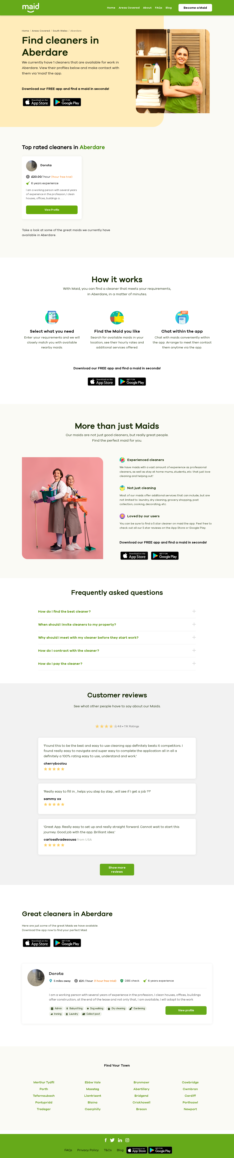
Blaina (92, 1102)
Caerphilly (93, 1109)
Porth (44, 1089)
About (147, 8)
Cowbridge (190, 1082)
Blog (169, 8)
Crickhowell (141, 1102)
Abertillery (141, 1089)
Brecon (141, 1109)
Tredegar (44, 1109)
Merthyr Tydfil (43, 1082)
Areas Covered (129, 8)
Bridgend (141, 1095)
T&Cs (108, 1150)
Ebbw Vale (93, 1082)
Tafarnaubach (44, 1095)
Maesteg (92, 1089)
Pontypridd (43, 1102)
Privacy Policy (88, 1150)
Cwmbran (190, 1089)
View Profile (52, 209)
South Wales (60, 30)
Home (111, 8)
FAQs (158, 8)
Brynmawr (141, 1082)
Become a (195, 8)
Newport (190, 1109)
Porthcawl (190, 1102)
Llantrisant (92, 1095)
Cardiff (190, 1095)
